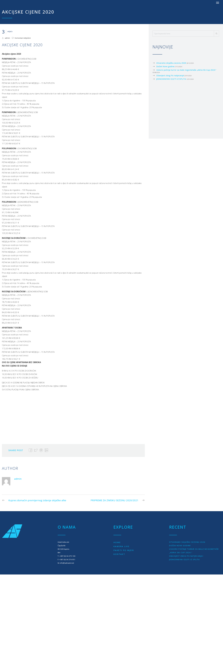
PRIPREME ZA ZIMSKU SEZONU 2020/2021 (114, 500)
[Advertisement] (52, 416)
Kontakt (119, 554)
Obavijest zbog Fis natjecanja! (170, 75)
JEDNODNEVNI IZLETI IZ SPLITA (171, 79)
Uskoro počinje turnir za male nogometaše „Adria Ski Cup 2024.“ (186, 70)
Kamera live (121, 546)
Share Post (15, 450)
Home (117, 542)
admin (7, 38)
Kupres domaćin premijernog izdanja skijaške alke (37, 500)
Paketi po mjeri (123, 550)
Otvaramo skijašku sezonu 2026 (171, 63)
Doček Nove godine (165, 66)
